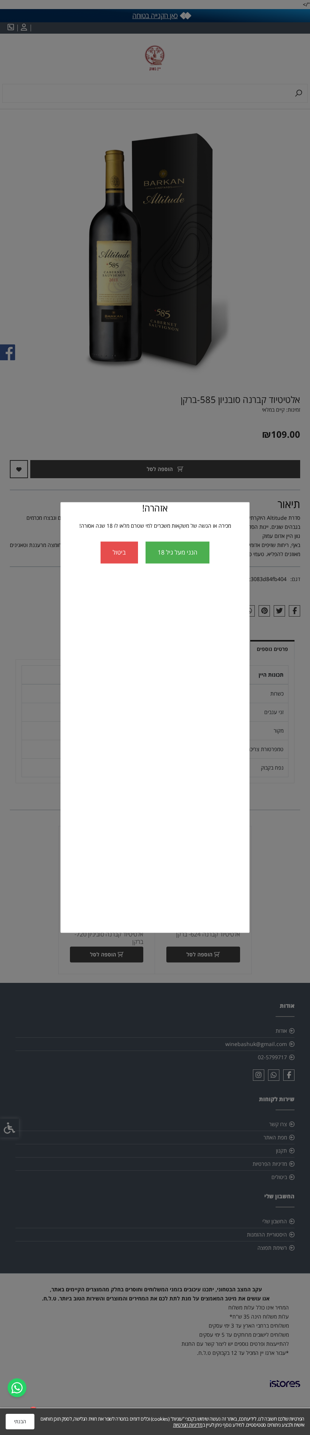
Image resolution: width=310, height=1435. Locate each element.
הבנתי (20, 1421)
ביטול (119, 552)
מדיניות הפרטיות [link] (188, 1424)
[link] (17, 1387)
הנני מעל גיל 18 (177, 552)
